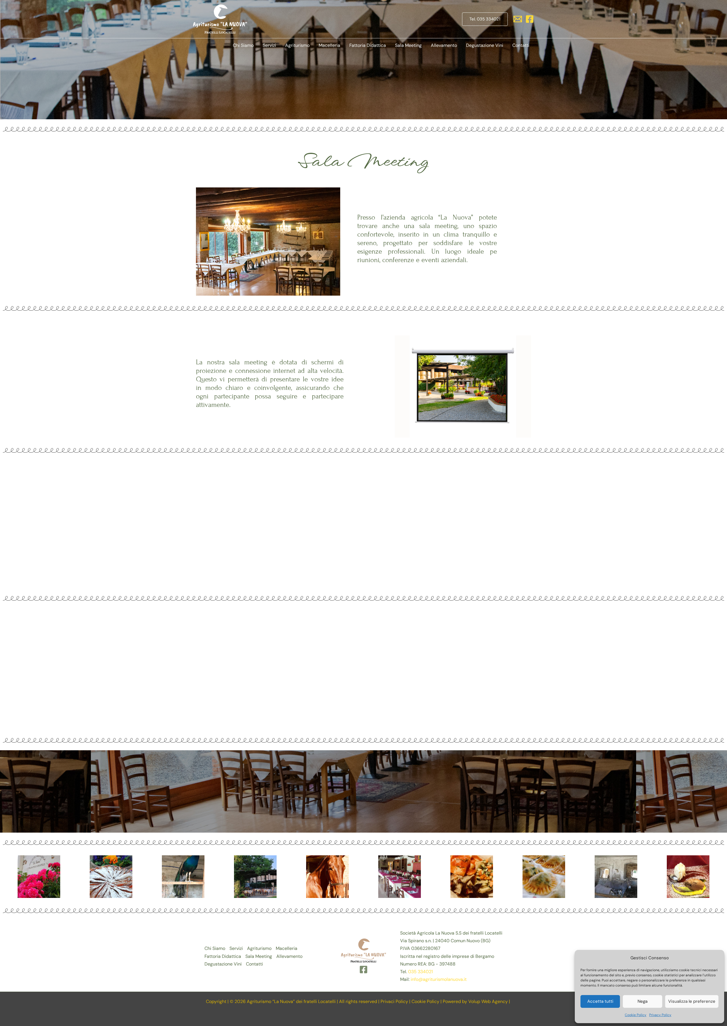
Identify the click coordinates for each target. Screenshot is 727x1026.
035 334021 (420, 972)
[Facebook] (529, 19)
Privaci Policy (394, 1001)
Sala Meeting (408, 45)
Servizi (269, 45)
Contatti (520, 45)
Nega (642, 1001)
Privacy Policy (660, 1015)
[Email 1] (517, 19)
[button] (485, 19)
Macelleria (329, 45)
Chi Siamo (243, 45)
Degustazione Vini (484, 45)
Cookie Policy (635, 1015)
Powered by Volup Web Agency (475, 1001)
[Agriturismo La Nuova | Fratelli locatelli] (220, 19)
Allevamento (444, 45)
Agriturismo (297, 45)
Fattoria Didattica (367, 45)
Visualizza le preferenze (691, 1001)
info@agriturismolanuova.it (439, 979)
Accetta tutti (600, 1001)
